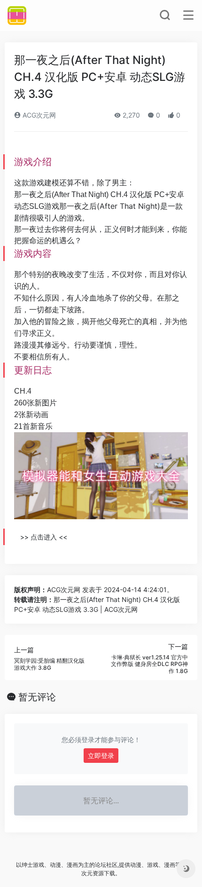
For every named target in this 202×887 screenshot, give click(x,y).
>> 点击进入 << (43, 537)
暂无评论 (37, 697)
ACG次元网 (38, 115)
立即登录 (101, 756)
